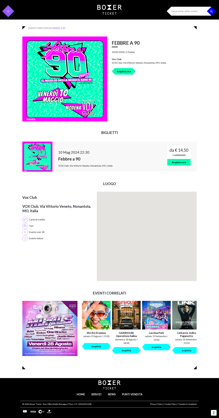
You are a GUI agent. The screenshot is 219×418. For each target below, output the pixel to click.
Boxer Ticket (36, 404)
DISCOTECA (44, 28)
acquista (96, 346)
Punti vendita (132, 394)
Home (81, 394)
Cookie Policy (170, 404)
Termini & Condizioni (187, 404)
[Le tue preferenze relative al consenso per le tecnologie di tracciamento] (214, 413)
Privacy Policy (156, 404)
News (112, 394)
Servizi (96, 394)
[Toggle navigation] (8, 11)
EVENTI (32, 28)
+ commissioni (178, 154)
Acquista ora (124, 71)
